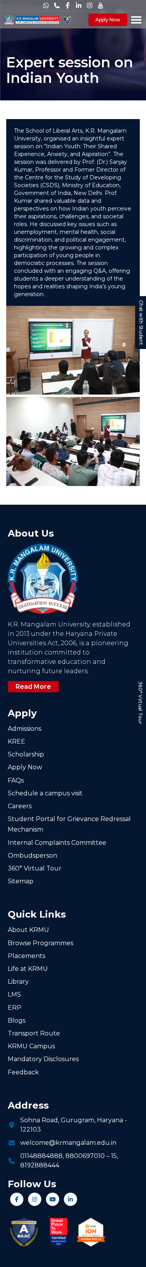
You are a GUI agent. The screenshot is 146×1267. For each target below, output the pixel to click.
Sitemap (20, 881)
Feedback (23, 1072)
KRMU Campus (31, 1046)
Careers (20, 806)
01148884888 (41, 1156)
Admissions (24, 728)
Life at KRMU (28, 968)
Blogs (16, 1020)
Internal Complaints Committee (57, 842)
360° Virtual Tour (140, 702)
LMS (14, 994)
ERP (14, 1007)
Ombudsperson (32, 855)
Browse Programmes (40, 943)
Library (18, 981)
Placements (26, 956)
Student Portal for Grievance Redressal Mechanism (69, 824)
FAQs (16, 780)
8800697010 (85, 1156)
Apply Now (107, 20)
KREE (16, 741)
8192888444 (39, 1165)
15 (114, 1156)
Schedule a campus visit (45, 793)
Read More (33, 686)
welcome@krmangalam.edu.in (68, 1142)
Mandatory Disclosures (43, 1059)
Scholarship (26, 754)
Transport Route (34, 1033)
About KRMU (28, 930)
